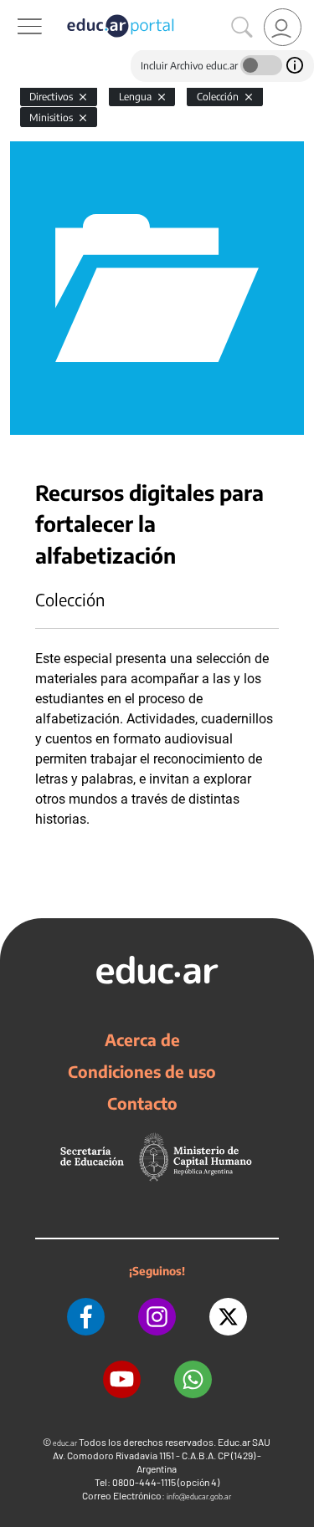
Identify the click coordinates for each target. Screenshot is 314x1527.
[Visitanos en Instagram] (157, 1317)
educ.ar (65, 1443)
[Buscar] (242, 27)
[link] (282, 27)
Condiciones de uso (142, 1071)
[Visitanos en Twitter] (228, 1317)
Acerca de (142, 1039)
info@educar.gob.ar (199, 1496)
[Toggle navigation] (15, 9)
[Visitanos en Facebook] (85, 1317)
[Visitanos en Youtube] (121, 1379)
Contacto (142, 1103)
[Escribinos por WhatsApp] (193, 1379)
